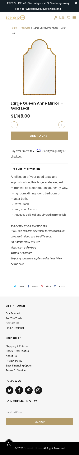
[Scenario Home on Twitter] (9, 390)
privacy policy (14, 360)
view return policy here (23, 247)
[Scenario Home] (15, 17)
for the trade (14, 318)
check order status (17, 351)
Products (25, 28)
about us (11, 356)
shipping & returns (17, 346)
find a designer (15, 327)
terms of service (16, 370)
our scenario (13, 313)
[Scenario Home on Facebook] (19, 390)
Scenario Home (33, 448)
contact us (12, 323)
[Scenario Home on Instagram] (38, 390)
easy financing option (19, 365)
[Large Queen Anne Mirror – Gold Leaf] (39, 67)
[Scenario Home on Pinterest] (29, 390)
